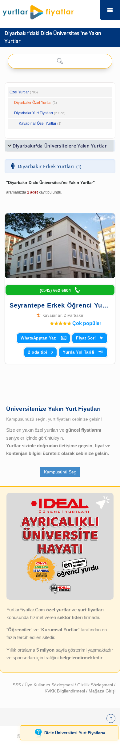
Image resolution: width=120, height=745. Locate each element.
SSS (17, 684)
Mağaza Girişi (102, 690)
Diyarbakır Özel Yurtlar (33, 102)
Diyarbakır (73, 315)
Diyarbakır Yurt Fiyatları (40, 113)
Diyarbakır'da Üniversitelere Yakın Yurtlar (60, 146)
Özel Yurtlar (19, 92)
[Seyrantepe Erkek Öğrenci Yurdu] (60, 245)
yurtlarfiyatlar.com (110, 10)
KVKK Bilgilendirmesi (65, 690)
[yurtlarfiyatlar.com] (50, 11)
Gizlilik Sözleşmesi (95, 684)
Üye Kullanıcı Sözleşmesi (50, 684)
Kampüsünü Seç (60, 471)
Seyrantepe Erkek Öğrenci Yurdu (61, 305)
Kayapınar (52, 315)
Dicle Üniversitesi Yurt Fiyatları (74, 732)
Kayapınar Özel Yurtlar (37, 123)
